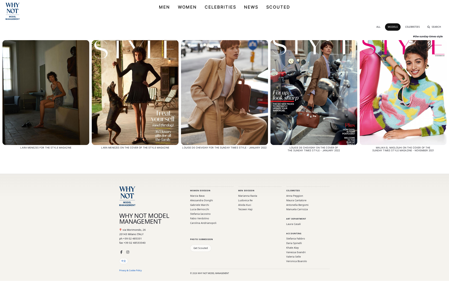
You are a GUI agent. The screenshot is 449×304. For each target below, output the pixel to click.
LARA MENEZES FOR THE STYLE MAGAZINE (45, 147)
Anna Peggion (294, 195)
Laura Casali (293, 224)
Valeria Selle (293, 256)
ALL (378, 26)
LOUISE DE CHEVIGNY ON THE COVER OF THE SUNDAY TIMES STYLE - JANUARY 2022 (314, 149)
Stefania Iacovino (200, 213)
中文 (123, 260)
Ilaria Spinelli (294, 243)
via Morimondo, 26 (134, 229)
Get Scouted (200, 248)
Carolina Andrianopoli (203, 223)
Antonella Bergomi (297, 205)
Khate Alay (292, 247)
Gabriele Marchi (199, 205)
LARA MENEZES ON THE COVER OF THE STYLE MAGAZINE (135, 147)
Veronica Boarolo (296, 261)
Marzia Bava (197, 195)
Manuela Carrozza (297, 209)
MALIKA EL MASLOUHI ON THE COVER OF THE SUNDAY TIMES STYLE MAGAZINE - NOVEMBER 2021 (403, 149)
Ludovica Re (245, 200)
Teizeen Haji (245, 209)
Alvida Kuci (244, 205)
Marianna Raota (247, 195)
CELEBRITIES (220, 7)
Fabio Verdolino (199, 218)
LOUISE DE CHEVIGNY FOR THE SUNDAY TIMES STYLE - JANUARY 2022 (224, 147)
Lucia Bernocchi (199, 209)
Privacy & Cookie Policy (130, 270)
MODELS (393, 26)
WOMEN (187, 7)
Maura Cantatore (296, 200)
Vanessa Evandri (296, 252)
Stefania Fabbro (295, 238)
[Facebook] (121, 252)
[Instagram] (128, 252)
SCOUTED (278, 7)
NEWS (251, 7)
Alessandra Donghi (201, 200)
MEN (164, 7)
